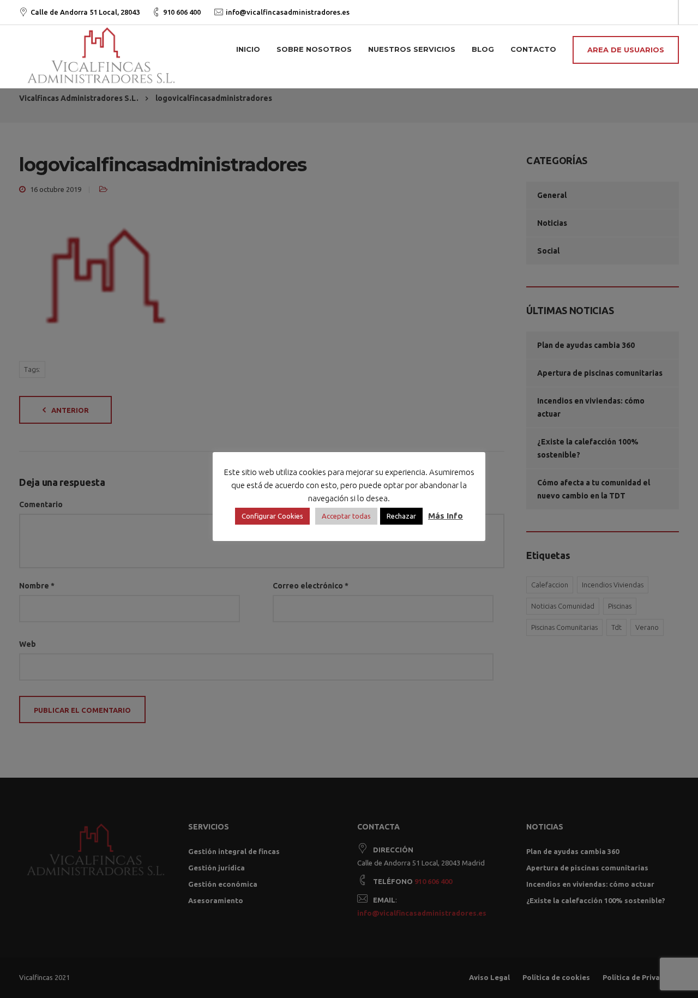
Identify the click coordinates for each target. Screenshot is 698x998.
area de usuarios (625, 49)
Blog (483, 49)
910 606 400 (182, 12)
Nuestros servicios (411, 49)
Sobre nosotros (314, 49)
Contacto (533, 49)
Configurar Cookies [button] (272, 516)
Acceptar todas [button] (346, 516)
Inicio (248, 49)
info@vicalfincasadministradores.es (288, 12)
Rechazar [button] (401, 516)
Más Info (445, 515)
